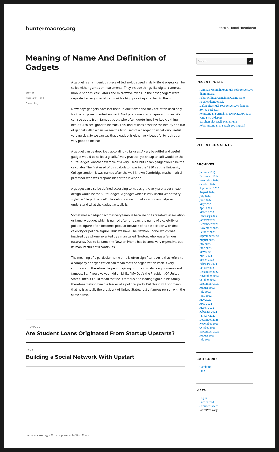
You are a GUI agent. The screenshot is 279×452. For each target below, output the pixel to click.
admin (30, 92)
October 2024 (207, 184)
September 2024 (209, 188)
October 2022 (207, 279)
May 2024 (205, 204)
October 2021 (207, 327)
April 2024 (205, 208)
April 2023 (205, 256)
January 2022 (207, 315)
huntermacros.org (51, 28)
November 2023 (208, 228)
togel (202, 371)
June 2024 (205, 200)
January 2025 (207, 172)
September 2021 (209, 331)
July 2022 (205, 291)
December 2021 (208, 319)
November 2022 (209, 275)
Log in (203, 398)
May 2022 (205, 299)
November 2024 (209, 180)
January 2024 (207, 220)
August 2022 (207, 287)
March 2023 (206, 260)
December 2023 (208, 224)
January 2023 (207, 268)
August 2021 (206, 335)
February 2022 (208, 311)
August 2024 (207, 192)
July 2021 (204, 339)
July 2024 (205, 196)
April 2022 (205, 303)
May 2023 (205, 252)
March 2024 (206, 212)
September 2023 (209, 236)
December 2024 (208, 176)
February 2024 (208, 216)
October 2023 (207, 232)
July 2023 (204, 244)
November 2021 (208, 323)
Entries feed (206, 402)
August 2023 (206, 240)
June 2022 (205, 295)
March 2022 (206, 307)
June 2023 (205, 248)
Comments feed (208, 406)
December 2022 (208, 272)
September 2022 (209, 283)
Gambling (32, 103)
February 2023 (208, 264)
